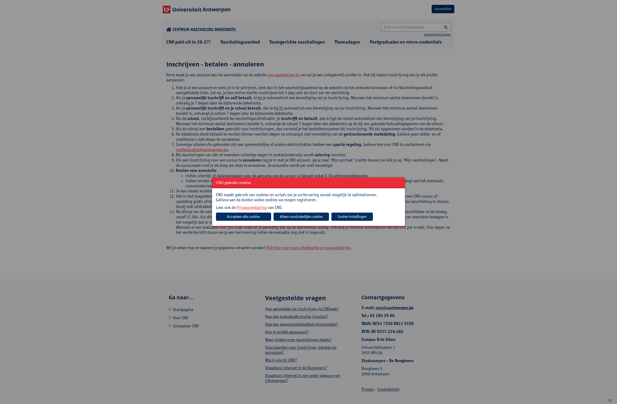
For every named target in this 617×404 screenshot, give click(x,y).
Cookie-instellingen (352, 216)
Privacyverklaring (252, 207)
